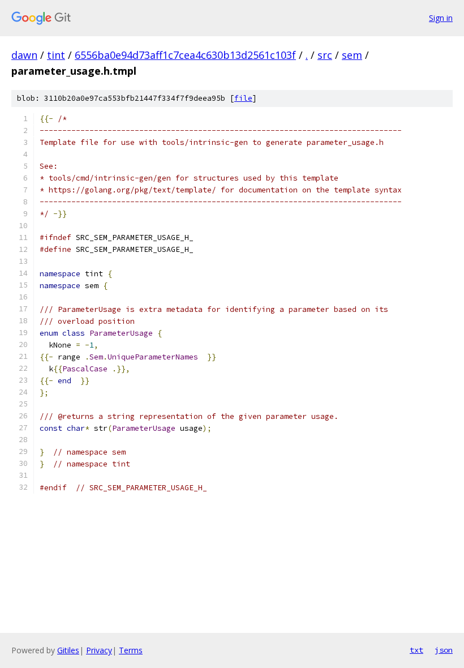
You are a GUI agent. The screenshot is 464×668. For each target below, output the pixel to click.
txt (416, 650)
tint (56, 55)
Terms (131, 650)
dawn (24, 55)
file (243, 98)
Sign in (441, 17)
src (324, 55)
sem (352, 55)
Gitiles (68, 650)
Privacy (99, 650)
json (444, 650)
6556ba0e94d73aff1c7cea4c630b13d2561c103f (185, 55)
